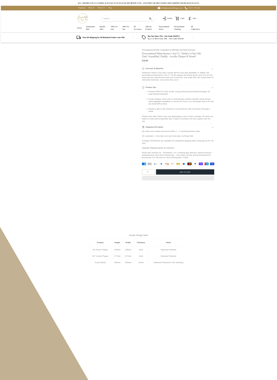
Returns (92, 8)
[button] (178, 178)
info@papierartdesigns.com (172, 8)
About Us (101, 8)
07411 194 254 (194, 8)
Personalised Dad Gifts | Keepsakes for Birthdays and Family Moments (168, 50)
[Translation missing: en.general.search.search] (150, 18)
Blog (110, 8)
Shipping (81, 8)
